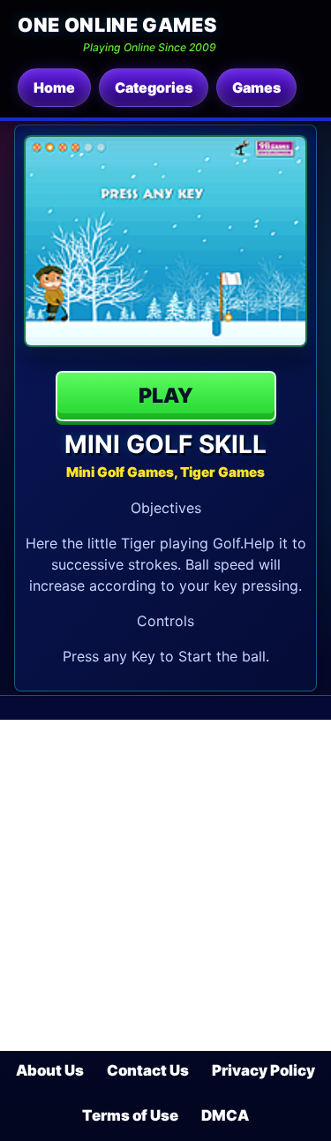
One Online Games (117, 24)
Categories (153, 87)
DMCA (225, 1115)
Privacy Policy (263, 1070)
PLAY (166, 395)
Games (256, 87)
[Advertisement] (165, 885)
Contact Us (148, 1070)
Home (54, 87)
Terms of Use (130, 1115)
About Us (50, 1070)
